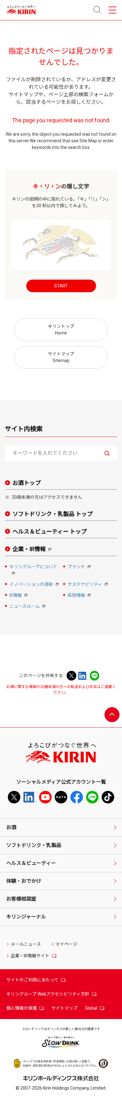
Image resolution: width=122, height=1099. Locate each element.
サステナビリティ (88, 585)
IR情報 (19, 596)
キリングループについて (33, 570)
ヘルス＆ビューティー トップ (50, 531)
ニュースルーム (28, 607)
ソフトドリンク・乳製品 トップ (53, 514)
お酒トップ (27, 483)
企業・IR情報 (33, 549)
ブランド (80, 567)
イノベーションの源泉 (34, 585)
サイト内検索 (24, 429)
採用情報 (80, 596)
